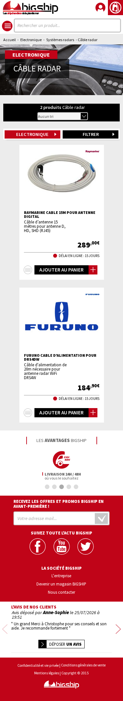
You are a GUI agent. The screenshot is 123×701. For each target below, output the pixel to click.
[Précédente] (5, 630)
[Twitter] (85, 546)
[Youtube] (61, 546)
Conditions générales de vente (83, 665)
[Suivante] (118, 630)
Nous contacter (61, 592)
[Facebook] (38, 546)
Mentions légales (46, 673)
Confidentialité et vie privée (38, 665)
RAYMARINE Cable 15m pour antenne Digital (59, 215)
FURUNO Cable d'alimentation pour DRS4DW (60, 357)
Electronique (31, 39)
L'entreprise (61, 575)
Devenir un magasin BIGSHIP (61, 583)
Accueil (9, 39)
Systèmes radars (60, 39)
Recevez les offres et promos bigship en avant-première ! (58, 504)
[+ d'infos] (28, 270)
